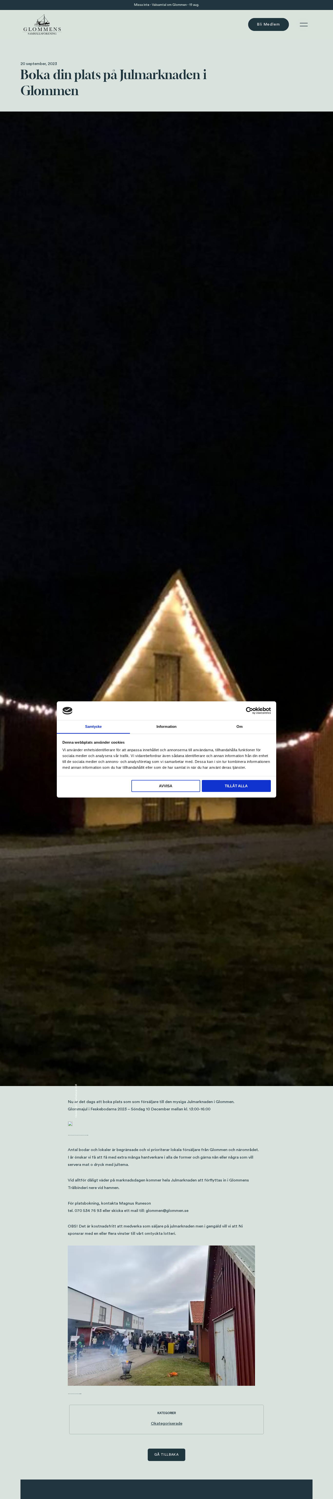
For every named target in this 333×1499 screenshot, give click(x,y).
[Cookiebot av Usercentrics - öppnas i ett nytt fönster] (249, 710)
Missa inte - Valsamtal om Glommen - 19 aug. (166, 5)
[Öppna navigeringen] (304, 24)
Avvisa (165, 786)
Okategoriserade (166, 1423)
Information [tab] (166, 726)
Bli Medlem (268, 24)
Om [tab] (239, 726)
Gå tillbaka (166, 1454)
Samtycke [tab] (93, 726)
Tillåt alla (236, 786)
